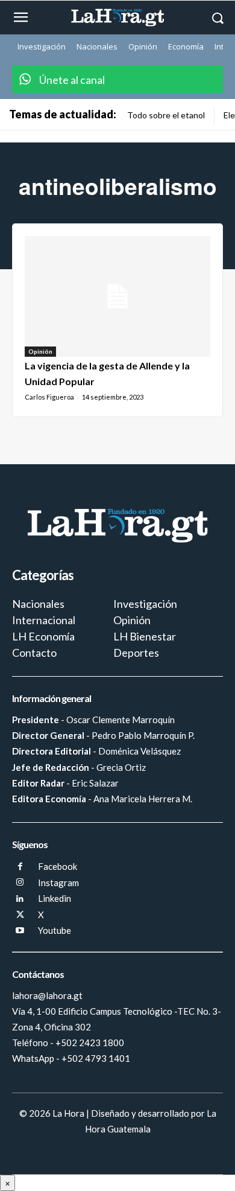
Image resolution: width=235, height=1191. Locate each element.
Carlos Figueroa (49, 397)
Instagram (58, 882)
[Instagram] (20, 883)
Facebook (57, 866)
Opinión (40, 351)
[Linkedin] (20, 899)
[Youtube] (20, 931)
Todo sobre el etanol (166, 115)
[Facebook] (20, 867)
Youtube (54, 930)
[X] (20, 915)
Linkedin (54, 898)
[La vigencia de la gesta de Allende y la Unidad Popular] (117, 296)
